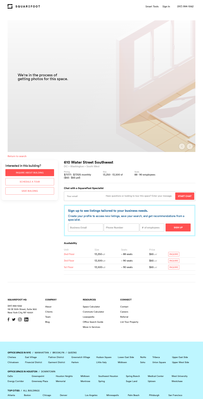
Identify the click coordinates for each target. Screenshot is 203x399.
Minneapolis (112, 395)
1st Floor (68, 267)
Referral (124, 316)
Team (48, 316)
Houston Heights (64, 376)
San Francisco (175, 395)
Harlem (75, 362)
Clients (48, 311)
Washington (77, 166)
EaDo (10, 376)
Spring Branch (133, 376)
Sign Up (178, 227)
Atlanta (11, 395)
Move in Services (91, 327)
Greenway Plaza (40, 381)
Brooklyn (58, 352)
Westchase (177, 381)
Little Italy (101, 362)
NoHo (143, 357)
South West (93, 166)
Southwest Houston (108, 376)
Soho (142, 362)
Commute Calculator (93, 311)
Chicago (47, 395)
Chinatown (13, 362)
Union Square (159, 362)
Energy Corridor (16, 381)
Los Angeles (91, 395)
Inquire (173, 254)
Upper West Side (180, 362)
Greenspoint (38, 376)
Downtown (48, 371)
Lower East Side (126, 357)
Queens (72, 352)
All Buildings (31, 390)
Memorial (60, 381)
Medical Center (156, 376)
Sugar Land (131, 381)
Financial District (33, 362)
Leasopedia (88, 316)
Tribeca (156, 357)
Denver (63, 395)
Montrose (85, 381)
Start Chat (185, 196)
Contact (124, 306)
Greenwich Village (80, 357)
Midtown (122, 362)
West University (179, 376)
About (48, 306)
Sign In (166, 6)
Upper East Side (180, 357)
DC (66, 166)
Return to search (17, 156)
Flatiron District (56, 357)
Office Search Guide (93, 321)
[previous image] (182, 146)
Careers (124, 311)
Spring (101, 381)
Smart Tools (152, 6)
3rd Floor (69, 260)
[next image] (190, 146)
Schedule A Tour (30, 181)
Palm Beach (133, 395)
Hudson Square (103, 357)
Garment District (56, 362)
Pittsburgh (154, 395)
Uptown (152, 381)
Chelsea (12, 357)
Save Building (30, 190)
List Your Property (129, 321)
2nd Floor (69, 254)
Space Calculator (91, 306)
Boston (27, 395)
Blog (47, 321)
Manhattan (42, 352)
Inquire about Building (30, 172)
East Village (31, 357)
